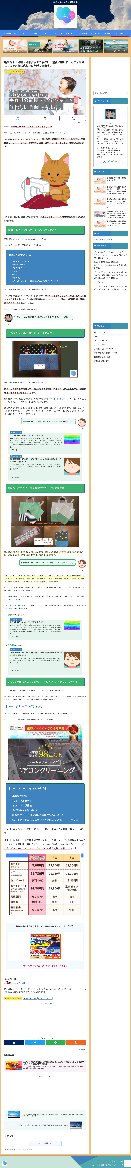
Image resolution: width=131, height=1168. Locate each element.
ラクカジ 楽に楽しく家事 (13, 998)
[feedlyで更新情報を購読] (56, 1042)
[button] (125, 93)
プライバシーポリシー (120, 1161)
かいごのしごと (100, 332)
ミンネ (62, 399)
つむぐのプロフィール (102, 341)
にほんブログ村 (19, 983)
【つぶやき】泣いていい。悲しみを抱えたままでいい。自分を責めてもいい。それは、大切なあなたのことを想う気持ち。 (110, 275)
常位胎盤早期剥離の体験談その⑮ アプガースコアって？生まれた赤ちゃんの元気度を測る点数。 (110, 265)
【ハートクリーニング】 (20, 706)
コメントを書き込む (45, 1143)
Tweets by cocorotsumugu (102, 239)
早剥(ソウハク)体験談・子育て (105, 353)
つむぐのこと (99, 282)
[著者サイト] (14, 1042)
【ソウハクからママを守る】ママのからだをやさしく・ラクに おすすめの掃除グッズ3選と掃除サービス (110, 255)
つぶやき (97, 336)
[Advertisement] (45, 1019)
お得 (26, 998)
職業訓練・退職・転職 (102, 357)
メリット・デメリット (45, 998)
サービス (33, 998)
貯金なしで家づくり (101, 361)
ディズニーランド (100, 345)
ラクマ (55, 399)
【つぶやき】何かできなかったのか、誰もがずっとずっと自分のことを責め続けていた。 (110, 287)
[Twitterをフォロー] (35, 1042)
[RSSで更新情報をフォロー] (76, 1042)
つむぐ (110, 123)
